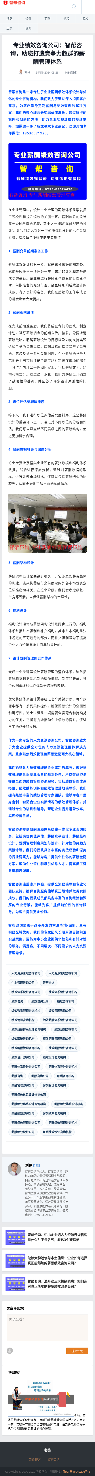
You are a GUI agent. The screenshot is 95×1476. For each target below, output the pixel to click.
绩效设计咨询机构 (54, 1057)
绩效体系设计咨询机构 (63, 992)
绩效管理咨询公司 (60, 1011)
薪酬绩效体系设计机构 (68, 1104)
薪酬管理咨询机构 (54, 1085)
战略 (9, 18)
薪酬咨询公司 (40, 1076)
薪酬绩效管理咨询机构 (63, 1122)
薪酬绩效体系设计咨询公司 (28, 1095)
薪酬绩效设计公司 (22, 1132)
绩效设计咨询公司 (22, 1057)
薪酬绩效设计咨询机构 (57, 1132)
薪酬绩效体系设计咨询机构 (28, 1104)
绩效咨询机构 (65, 1001)
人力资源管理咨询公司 (25, 973)
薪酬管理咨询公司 (22, 1085)
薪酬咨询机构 (65, 1076)
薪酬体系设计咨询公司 (25, 1067)
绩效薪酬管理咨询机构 (25, 1048)
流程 (66, 18)
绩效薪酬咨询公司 (65, 1029)
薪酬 (47, 18)
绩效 (28, 18)
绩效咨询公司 (40, 1001)
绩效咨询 (17, 1001)
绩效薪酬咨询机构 (22, 1039)
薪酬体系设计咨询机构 (63, 1067)
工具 (9, 28)
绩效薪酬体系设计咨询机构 (28, 1029)
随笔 (28, 28)
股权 (85, 18)
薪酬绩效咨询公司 (22, 1113)
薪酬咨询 (17, 1076)
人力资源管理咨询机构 (63, 973)
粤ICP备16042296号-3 (76, 1472)
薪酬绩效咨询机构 (54, 1113)
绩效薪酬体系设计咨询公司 (60, 1020)
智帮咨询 (48, 983)
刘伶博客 (35, 1459)
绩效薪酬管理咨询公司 (57, 1039)
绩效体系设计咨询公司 (25, 992)
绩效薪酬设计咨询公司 (63, 1048)
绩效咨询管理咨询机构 (25, 1011)
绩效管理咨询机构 (22, 1020)
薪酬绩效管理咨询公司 (25, 1122)
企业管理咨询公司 (22, 983)
